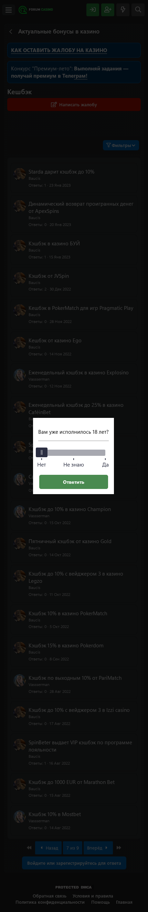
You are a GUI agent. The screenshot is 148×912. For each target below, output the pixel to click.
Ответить (73, 482)
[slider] (41, 452)
